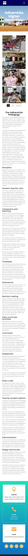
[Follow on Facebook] (11, 546)
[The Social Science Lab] (14, 68)
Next (18, 105)
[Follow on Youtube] (6, 546)
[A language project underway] (14, 85)
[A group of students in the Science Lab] (14, 102)
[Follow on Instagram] (21, 546)
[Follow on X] (16, 546)
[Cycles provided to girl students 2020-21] (14, 51)
